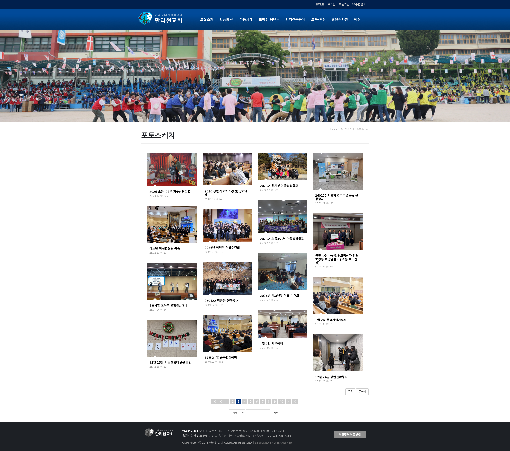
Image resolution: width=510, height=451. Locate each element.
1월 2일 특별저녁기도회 (331, 319)
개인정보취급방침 (350, 434)
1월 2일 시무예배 (271, 343)
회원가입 (344, 4)
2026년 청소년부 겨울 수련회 (279, 295)
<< (214, 401)
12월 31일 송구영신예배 (221, 357)
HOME (320, 4)
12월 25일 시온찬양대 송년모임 (170, 362)
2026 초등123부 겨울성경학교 (169, 191)
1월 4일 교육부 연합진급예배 (168, 305)
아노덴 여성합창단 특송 (164, 248)
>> (295, 401)
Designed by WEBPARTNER (273, 442)
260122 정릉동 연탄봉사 (221, 300)
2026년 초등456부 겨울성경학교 (282, 238)
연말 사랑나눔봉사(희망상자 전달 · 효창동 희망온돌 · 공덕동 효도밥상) (337, 259)
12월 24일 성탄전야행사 (331, 377)
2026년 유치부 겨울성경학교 (279, 185)
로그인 (331, 4)
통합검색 (360, 4)
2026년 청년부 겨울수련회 (222, 247)
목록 (350, 391)
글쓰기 (362, 391)
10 (281, 401)
